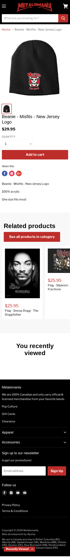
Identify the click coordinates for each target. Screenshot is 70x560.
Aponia (31, 534)
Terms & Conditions (15, 511)
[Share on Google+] (19, 173)
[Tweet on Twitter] (12, 173)
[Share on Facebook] (4, 173)
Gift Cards (8, 414)
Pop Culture (10, 406)
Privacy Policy (11, 505)
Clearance (8, 421)
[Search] (63, 18)
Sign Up (57, 471)
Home (6, 29)
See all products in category (32, 237)
